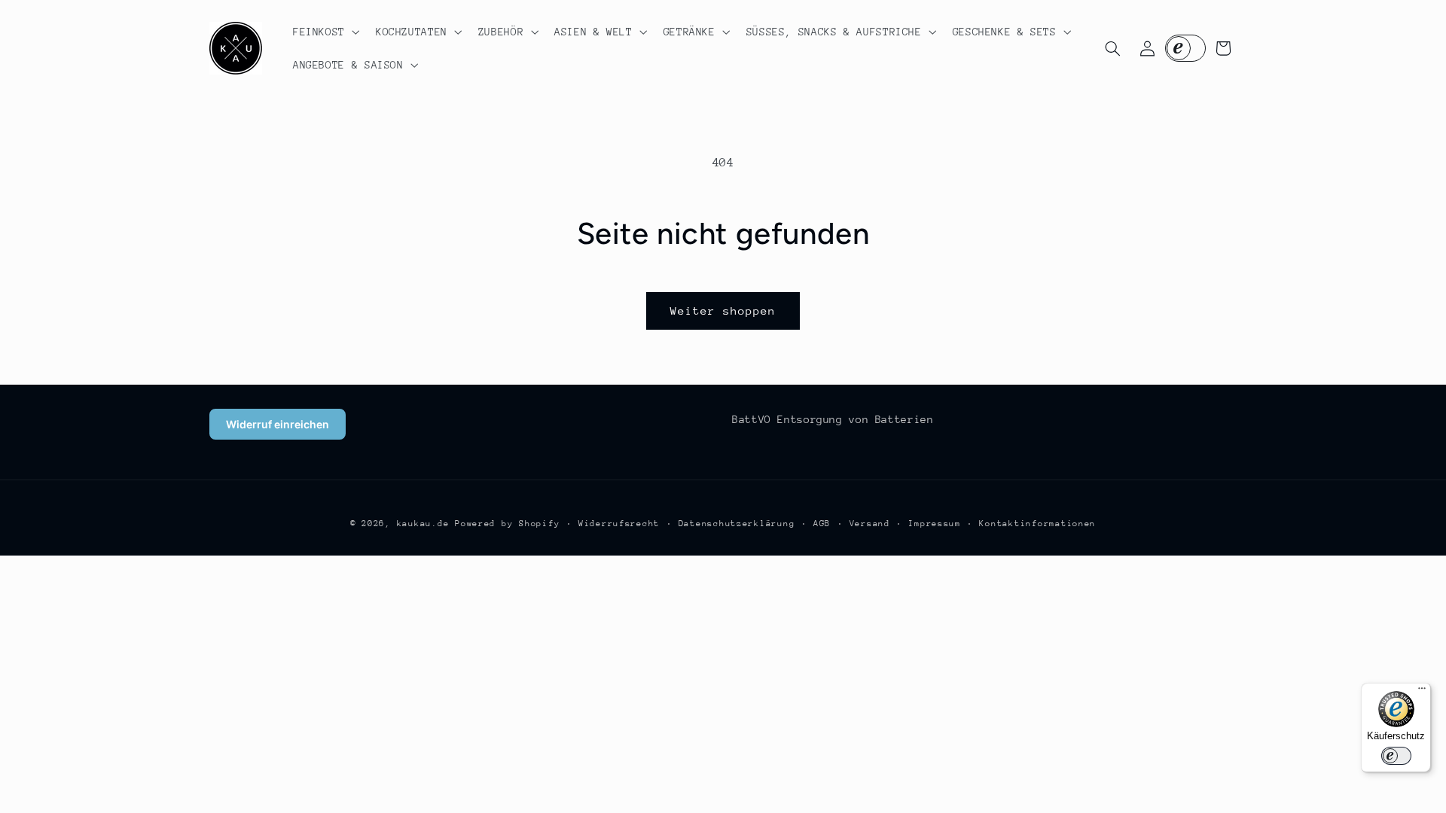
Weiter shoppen (723, 310)
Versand (870, 523)
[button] (324, 31)
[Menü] (1422, 692)
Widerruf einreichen (277, 424)
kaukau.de (423, 523)
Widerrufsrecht (619, 523)
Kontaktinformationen (1037, 523)
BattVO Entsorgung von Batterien (833, 419)
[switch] (1396, 756)
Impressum (934, 523)
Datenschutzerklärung (737, 523)
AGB (822, 523)
